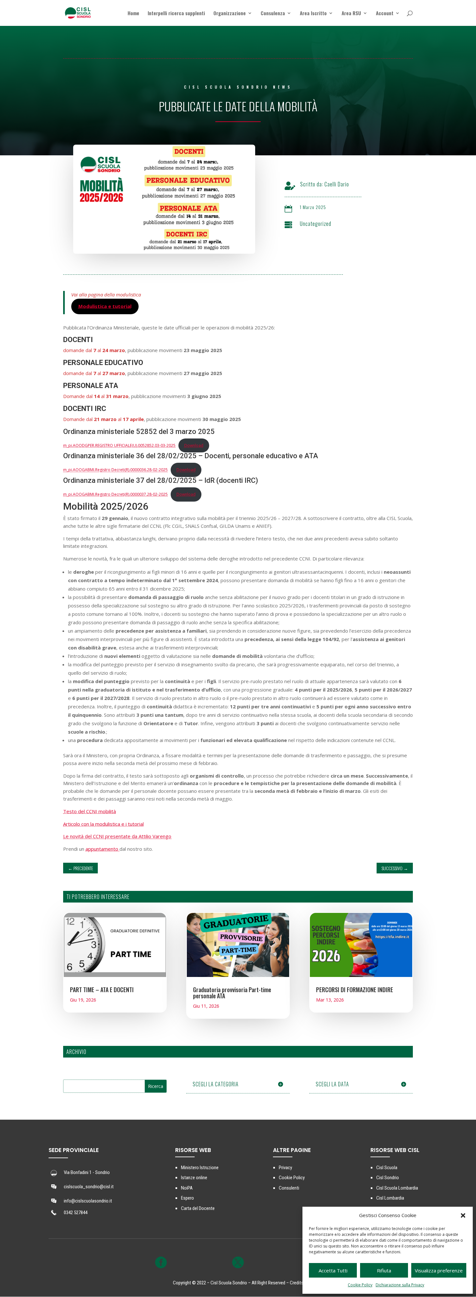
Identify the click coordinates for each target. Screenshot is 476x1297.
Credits (296, 1283)
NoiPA (187, 1188)
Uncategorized (315, 223)
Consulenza (273, 14)
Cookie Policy (360, 1285)
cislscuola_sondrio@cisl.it (89, 1187)
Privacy (285, 1167)
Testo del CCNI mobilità (89, 811)
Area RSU (351, 14)
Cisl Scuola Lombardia (397, 1188)
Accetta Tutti (333, 1270)
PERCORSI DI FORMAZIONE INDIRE (354, 989)
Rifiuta (384, 1270)
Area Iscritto (313, 14)
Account (384, 14)
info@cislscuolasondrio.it (88, 1201)
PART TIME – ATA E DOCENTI (102, 989)
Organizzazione (229, 14)
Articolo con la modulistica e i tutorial (103, 824)
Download (193, 445)
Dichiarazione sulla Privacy (400, 1285)
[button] (463, 1215)
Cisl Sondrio (387, 1178)
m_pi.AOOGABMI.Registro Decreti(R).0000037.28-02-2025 (115, 494)
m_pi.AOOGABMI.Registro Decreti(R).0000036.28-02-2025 (115, 469)
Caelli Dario (336, 184)
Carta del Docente (198, 1208)
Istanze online (194, 1178)
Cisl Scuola (386, 1167)
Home (133, 14)
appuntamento (102, 849)
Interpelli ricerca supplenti (176, 14)
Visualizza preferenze (439, 1270)
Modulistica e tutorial (104, 306)
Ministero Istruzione (200, 1167)
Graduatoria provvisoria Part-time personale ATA (232, 992)
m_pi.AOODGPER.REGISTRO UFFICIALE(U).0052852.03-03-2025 (119, 445)
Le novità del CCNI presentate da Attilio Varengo (117, 836)
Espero (187, 1198)
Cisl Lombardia (390, 1198)
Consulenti (289, 1188)
